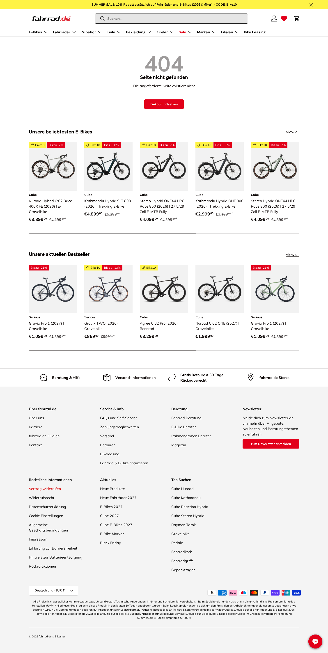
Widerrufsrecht (41, 497)
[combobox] (171, 19)
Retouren (107, 445)
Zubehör (88, 32)
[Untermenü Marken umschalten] (213, 32)
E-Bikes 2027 (111, 506)
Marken (203, 32)
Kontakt (35, 445)
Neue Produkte (112, 488)
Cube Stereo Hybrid (187, 515)
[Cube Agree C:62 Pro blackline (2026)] (164, 289)
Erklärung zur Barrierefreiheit (53, 548)
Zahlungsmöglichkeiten (119, 427)
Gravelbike (180, 534)
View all (292, 132)
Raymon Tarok (183, 524)
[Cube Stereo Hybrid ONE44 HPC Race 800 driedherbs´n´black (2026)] (275, 166)
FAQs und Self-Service (119, 418)
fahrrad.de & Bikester (52, 636)
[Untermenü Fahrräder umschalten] (74, 32)
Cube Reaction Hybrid (189, 506)
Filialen (227, 32)
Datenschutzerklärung (47, 506)
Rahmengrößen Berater (191, 436)
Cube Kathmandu (186, 497)
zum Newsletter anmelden (271, 444)
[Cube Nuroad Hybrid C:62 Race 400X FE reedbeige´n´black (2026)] (53, 166)
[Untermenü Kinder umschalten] (171, 32)
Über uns (36, 418)
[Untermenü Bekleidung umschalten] (149, 32)
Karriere (35, 427)
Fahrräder (61, 32)
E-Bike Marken (112, 534)
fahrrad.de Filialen (44, 436)
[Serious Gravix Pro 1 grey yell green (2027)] (275, 289)
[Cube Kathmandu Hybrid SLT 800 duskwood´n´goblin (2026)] (108, 166)
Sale (182, 32)
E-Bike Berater (183, 427)
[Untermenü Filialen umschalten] (236, 32)
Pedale (177, 543)
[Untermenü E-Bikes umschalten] (45, 32)
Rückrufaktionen (42, 566)
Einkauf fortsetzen (164, 104)
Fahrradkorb (181, 552)
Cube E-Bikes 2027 (116, 524)
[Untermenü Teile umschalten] (119, 32)
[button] (284, 18)
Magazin (178, 445)
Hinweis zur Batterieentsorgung (55, 557)
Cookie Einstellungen (46, 515)
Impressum (38, 539)
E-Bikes (35, 32)
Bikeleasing (109, 454)
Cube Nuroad (182, 488)
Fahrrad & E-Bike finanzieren (124, 463)
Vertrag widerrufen (45, 488)
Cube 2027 (109, 515)
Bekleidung (136, 32)
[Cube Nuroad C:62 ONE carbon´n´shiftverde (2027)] (219, 289)
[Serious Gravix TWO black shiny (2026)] (108, 289)
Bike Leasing (255, 32)
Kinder (162, 32)
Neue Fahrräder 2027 (118, 497)
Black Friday (110, 543)
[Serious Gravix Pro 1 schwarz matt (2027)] (53, 289)
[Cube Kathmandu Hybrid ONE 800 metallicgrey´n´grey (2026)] (219, 166)
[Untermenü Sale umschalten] (190, 32)
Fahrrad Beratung (186, 418)
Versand (107, 436)
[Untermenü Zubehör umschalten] (99, 32)
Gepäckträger (183, 570)
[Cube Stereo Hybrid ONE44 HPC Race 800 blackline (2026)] (164, 166)
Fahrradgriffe (182, 561)
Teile (111, 32)
